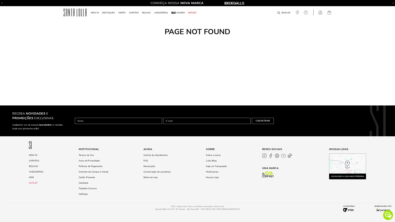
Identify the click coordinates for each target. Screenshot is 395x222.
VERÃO (122, 12)
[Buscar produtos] (278, 12)
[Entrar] (320, 12)
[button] (388, 215)
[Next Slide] (393, 3)
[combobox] (271, 12)
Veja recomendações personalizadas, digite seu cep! (297, 12)
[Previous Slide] (2, 3)
